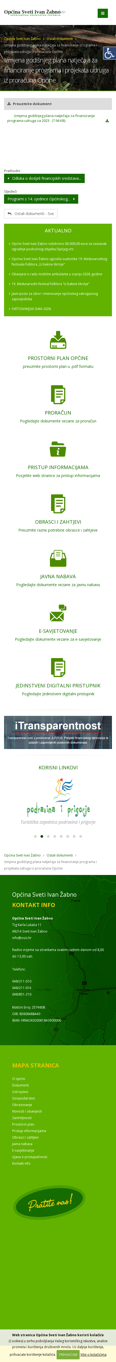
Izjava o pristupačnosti (29, 1157)
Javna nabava (22, 1144)
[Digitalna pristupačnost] (109, 53)
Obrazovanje (22, 1104)
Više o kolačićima (93, 1354)
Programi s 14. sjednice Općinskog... (40, 198)
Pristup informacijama (29, 1131)
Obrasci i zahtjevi (25, 1137)
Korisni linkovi (58, 767)
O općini (18, 1078)
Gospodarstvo (23, 1098)
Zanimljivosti (22, 1117)
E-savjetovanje (23, 1150)
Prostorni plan (23, 1124)
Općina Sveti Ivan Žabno (22, 38)
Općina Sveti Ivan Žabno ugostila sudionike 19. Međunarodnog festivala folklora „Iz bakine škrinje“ (59, 261)
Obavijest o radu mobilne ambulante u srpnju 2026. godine (57, 274)
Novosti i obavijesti (27, 1111)
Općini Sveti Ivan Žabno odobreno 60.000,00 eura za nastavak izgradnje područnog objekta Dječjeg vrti (59, 246)
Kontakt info (21, 1163)
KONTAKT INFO (33, 905)
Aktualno (58, 230)
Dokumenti (20, 1085)
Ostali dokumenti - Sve (32, 213)
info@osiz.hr (22, 938)
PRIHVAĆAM (68, 1354)
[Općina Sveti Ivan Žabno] (37, 3)
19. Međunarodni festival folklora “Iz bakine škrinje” (50, 284)
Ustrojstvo (20, 1091)
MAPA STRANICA (35, 1065)
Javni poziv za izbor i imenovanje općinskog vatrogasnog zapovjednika (55, 296)
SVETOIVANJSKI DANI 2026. (32, 308)
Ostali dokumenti (60, 38)
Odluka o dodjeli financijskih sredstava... (45, 178)
